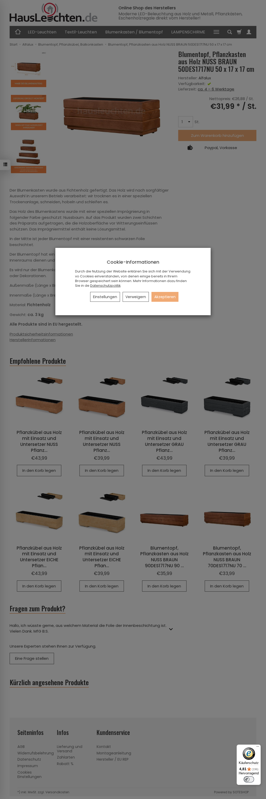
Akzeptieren (165, 296)
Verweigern (135, 296)
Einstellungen (105, 296)
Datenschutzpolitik (105, 285)
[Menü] (258, 748)
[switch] (249, 779)
